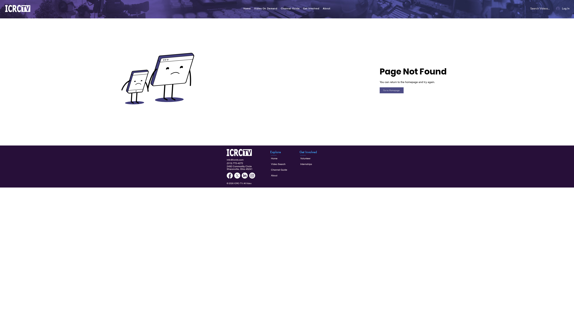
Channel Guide (279, 169)
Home (274, 158)
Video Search (278, 164)
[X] (237, 176)
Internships (306, 164)
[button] (265, 8)
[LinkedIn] (245, 176)
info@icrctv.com (235, 159)
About (274, 175)
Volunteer (305, 158)
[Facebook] (230, 176)
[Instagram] (252, 176)
